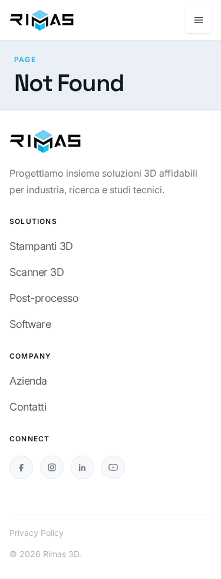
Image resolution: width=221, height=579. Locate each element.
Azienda (28, 381)
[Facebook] (21, 467)
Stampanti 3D (41, 246)
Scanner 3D (36, 272)
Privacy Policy (36, 533)
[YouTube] (113, 467)
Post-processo (43, 298)
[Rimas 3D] (41, 20)
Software (30, 324)
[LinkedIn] (82, 467)
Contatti (27, 407)
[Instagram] (52, 467)
